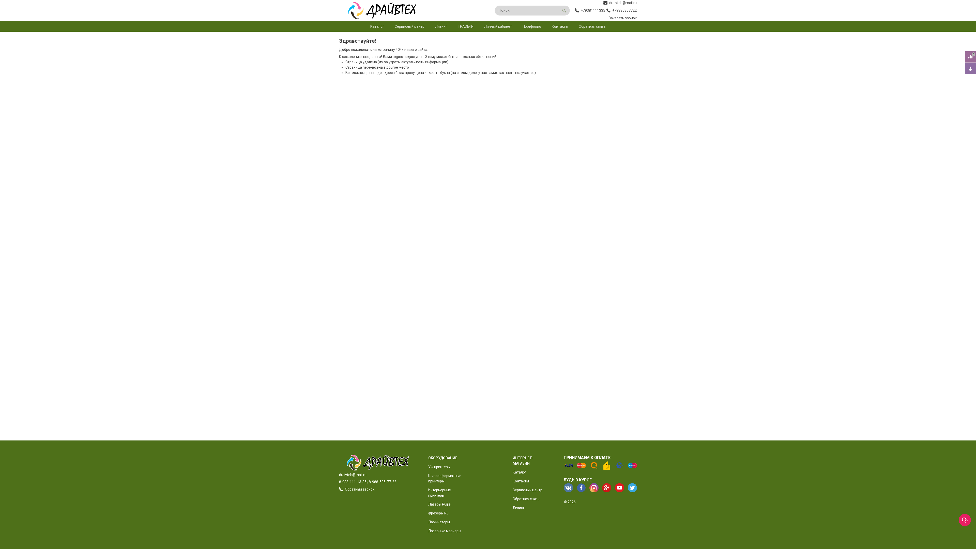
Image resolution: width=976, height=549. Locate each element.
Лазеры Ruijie (439, 504)
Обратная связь (592, 26)
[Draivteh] (379, 10)
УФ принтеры (439, 467)
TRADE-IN (466, 26)
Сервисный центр (409, 26)
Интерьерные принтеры (439, 492)
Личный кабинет (498, 26)
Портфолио (532, 26)
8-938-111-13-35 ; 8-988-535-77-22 (367, 482)
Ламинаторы (439, 522)
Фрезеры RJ (438, 513)
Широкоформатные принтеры (444, 478)
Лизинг (441, 26)
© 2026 (570, 502)
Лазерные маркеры (444, 531)
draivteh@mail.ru (353, 475)
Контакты (560, 26)
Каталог (377, 26)
